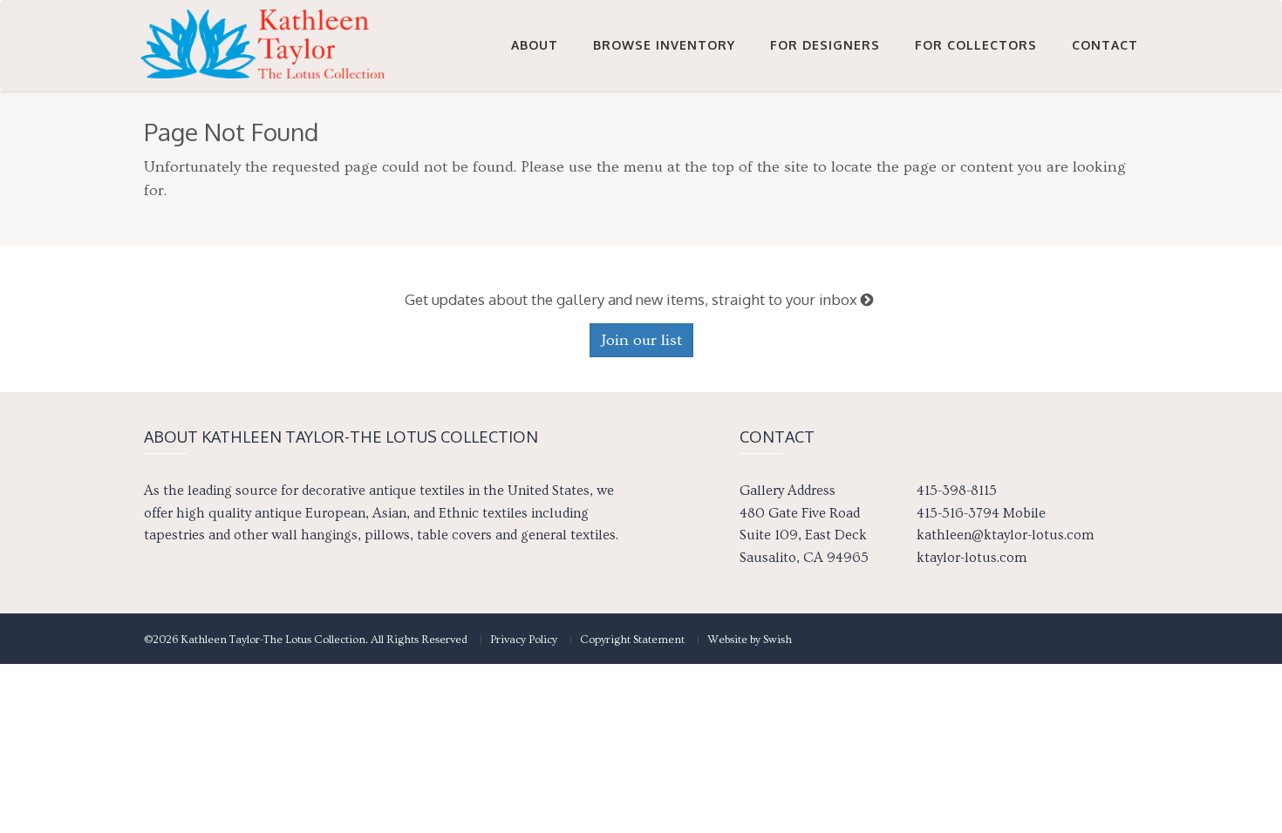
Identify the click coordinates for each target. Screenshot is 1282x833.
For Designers (825, 44)
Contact (1105, 44)
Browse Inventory (664, 44)
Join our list (641, 340)
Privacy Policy (523, 639)
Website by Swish (749, 639)
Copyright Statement (632, 639)
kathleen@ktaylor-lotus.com (1005, 535)
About (534, 44)
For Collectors (976, 44)
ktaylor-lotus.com (971, 557)
